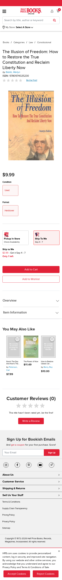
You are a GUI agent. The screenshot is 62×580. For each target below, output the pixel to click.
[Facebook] (17, 465)
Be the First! (31, 80)
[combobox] (31, 20)
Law (31, 42)
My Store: (10, 27)
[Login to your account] (51, 11)
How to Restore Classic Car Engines (47, 362)
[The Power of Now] (31, 347)
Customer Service (13, 481)
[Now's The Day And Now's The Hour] (13, 347)
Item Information (15, 312)
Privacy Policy (8, 521)
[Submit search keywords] (55, 20)
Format (5, 202)
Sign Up (51, 452)
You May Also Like (18, 329)
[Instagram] (6, 465)
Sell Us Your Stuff (12, 495)
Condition (6, 182)
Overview (10, 301)
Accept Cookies (17, 574)
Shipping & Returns (13, 488)
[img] (12, 80)
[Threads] (28, 465)
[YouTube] (40, 465)
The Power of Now (31, 361)
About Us (8, 474)
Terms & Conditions (11, 502)
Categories (19, 42)
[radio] (15, 238)
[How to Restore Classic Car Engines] (48, 347)
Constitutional (44, 42)
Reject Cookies (45, 574)
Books (6, 42)
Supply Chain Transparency (14, 508)
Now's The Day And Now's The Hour (12, 362)
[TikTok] (51, 465)
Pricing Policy (8, 515)
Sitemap (6, 528)
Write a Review (31, 421)
